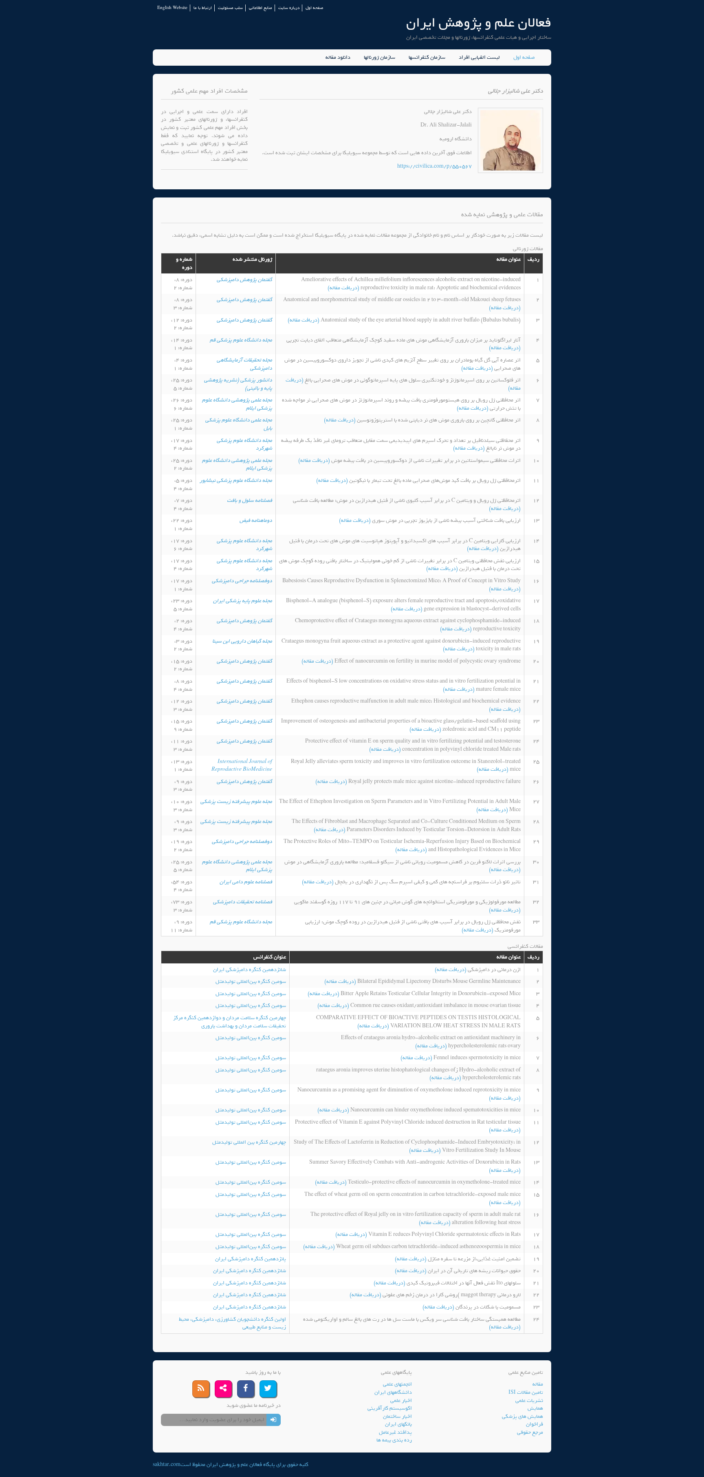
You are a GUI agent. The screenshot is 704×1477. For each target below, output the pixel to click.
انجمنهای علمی (397, 1384)
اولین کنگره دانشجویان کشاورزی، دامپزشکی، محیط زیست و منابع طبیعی (232, 1323)
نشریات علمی (529, 1400)
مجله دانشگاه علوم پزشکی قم (241, 340)
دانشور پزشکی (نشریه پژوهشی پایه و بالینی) (238, 384)
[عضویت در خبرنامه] (273, 1420)
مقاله (537, 1384)
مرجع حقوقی (530, 1432)
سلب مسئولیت (230, 7)
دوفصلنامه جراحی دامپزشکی (242, 581)
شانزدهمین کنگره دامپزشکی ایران (249, 969)
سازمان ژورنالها (379, 57)
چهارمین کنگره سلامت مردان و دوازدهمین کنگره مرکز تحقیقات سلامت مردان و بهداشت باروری (229, 1021)
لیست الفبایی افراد (479, 57)
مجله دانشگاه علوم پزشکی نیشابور (236, 480)
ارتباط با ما (203, 7)
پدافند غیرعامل (395, 1432)
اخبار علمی (401, 1400)
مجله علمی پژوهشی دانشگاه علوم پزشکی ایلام (237, 404)
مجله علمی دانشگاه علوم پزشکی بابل (238, 424)
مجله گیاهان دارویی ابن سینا (242, 641)
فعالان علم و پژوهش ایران (478, 22)
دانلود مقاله (338, 57)
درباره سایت (288, 7)
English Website (172, 7)
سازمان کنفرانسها (427, 57)
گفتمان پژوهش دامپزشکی (244, 279)
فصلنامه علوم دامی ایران (246, 882)
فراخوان (534, 1424)
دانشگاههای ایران (393, 1392)
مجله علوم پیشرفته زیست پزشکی (236, 801)
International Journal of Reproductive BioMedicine (241, 765)
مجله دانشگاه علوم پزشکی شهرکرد (244, 444)
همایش (535, 1408)
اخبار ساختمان (397, 1416)
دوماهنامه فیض (256, 520)
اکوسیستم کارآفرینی (389, 1408)
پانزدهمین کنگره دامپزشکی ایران (250, 1259)
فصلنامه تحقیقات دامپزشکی (242, 902)
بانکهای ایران (398, 1424)
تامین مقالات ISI (525, 1392)
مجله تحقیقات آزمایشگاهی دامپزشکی (244, 364)
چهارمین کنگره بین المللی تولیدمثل (249, 1142)
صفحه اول (314, 7)
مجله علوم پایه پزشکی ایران (242, 601)
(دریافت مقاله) (344, 288)
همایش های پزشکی (522, 1416)
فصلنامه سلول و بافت (249, 500)
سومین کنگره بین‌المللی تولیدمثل (251, 981)
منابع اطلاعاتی (260, 7)
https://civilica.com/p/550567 (434, 166)
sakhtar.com (166, 1464)
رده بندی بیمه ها (394, 1440)
